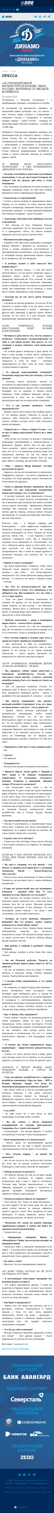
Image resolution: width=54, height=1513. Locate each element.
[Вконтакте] (35, 17)
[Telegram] (44, 16)
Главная (5, 71)
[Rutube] (49, 17)
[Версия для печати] (14, 9)
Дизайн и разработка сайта (17, 1492)
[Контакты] (4, 9)
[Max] (40, 16)
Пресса (13, 71)
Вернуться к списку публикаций (15, 1349)
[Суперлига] (27, 3)
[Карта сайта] (7, 10)
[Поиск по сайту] (10, 10)
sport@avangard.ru (41, 1483)
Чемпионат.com (20, 1344)
